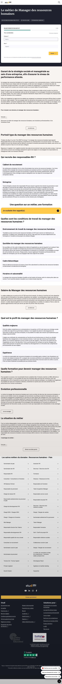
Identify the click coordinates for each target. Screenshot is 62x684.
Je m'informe (31, 128)
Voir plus (3, 117)
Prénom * (6, 36)
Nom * (5, 43)
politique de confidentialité (36, 57)
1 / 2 (57, 28)
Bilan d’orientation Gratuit (12, 28)
